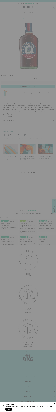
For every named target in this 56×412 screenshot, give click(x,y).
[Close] (54, 403)
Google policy (49, 406)
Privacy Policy (43, 406)
